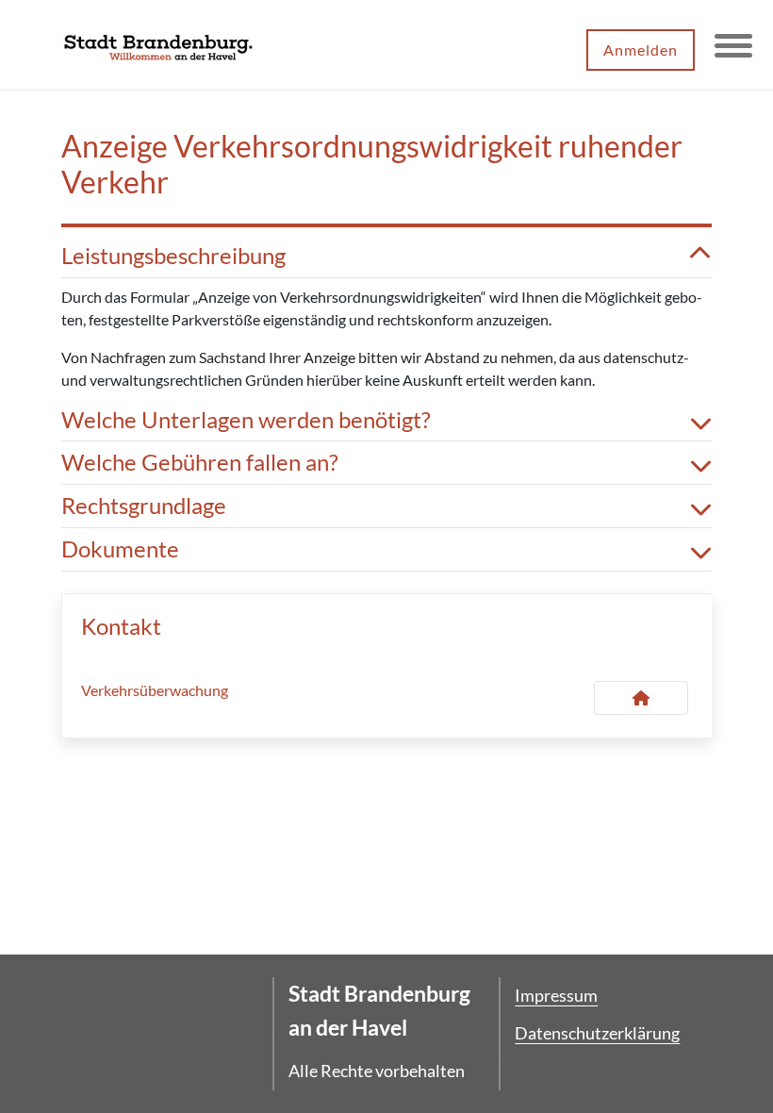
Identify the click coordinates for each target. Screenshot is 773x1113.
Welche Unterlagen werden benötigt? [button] (246, 420)
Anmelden (640, 49)
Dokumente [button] (120, 549)
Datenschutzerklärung (597, 1032)
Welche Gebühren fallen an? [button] (199, 462)
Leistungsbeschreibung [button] (173, 255)
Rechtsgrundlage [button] (143, 505)
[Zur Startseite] (158, 45)
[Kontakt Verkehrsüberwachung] (641, 698)
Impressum (556, 995)
